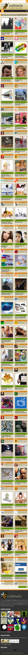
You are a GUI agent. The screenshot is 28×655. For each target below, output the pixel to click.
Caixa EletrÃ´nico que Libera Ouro (6, 388)
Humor (2, 83)
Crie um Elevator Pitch (6, 103)
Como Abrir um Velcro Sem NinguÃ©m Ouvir (20, 436)
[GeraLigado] (11, 623)
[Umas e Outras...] (4, 623)
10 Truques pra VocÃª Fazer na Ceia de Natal (6, 460)
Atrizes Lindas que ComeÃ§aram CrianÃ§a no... (20, 128)
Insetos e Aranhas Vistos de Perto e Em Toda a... (20, 365)
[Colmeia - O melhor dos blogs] (5, 9)
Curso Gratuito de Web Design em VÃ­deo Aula (20, 317)
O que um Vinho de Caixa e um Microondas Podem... (21, 531)
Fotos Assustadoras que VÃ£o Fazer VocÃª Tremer (6, 33)
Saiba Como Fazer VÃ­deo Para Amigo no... (6, 199)
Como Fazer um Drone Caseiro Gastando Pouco (7, 483)
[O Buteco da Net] (11, 630)
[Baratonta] (24, 623)
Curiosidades (3, 59)
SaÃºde (2, 225)
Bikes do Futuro (18, 222)
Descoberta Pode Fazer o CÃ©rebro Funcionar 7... (7, 317)
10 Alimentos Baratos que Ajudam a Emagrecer (7, 223)
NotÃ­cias (16, 178)
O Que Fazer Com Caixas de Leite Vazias (21, 199)
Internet (2, 36)
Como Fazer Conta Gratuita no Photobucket (20, 412)
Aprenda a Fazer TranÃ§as (19, 80)
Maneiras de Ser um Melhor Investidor (19, 388)
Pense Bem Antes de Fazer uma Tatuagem (6, 80)
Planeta (16, 367)
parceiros (9, 631)
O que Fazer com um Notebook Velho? (19, 294)
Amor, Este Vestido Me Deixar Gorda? (6, 554)
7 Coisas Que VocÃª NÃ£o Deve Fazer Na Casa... (6, 341)
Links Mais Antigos (22, 586)
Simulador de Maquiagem (4, 246)
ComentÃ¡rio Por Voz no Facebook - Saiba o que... (20, 578)
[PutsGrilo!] (17, 623)
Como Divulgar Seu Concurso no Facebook (20, 57)
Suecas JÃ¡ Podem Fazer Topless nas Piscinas (20, 175)
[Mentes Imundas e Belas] (4, 630)
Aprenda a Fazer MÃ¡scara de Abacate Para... (6, 175)
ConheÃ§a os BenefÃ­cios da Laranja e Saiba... (7, 578)
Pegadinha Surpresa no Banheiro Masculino (6, 294)
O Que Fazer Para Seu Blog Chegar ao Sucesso (7, 507)
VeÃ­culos (16, 225)
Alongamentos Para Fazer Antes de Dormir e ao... (6, 365)
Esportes (3, 154)
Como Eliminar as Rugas (20, 506)
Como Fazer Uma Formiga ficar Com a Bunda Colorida (6, 270)
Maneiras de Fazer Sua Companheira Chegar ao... (20, 341)
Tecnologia (17, 296)
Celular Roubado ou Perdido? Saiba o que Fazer (6, 436)
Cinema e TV (17, 486)
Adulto (16, 36)
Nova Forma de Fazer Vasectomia (20, 104)
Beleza (2, 178)
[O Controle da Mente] (24, 630)
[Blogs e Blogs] (17, 630)
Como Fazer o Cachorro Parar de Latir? (6, 57)
